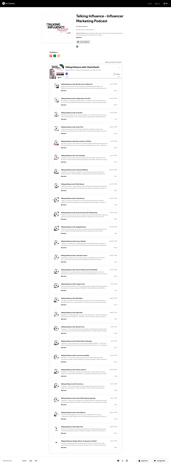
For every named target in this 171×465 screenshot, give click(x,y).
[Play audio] (119, 67)
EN (166, 3)
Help (36, 461)
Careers (24, 461)
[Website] (77, 47)
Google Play (161, 461)
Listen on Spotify (84, 42)
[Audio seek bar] (92, 78)
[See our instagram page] (127, 461)
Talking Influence (81, 33)
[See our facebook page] (118, 461)
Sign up (157, 4)
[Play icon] (66, 73)
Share (118, 74)
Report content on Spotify (113, 62)
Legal (30, 461)
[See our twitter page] (122, 461)
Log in (150, 4)
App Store (144, 461)
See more (78, 37)
